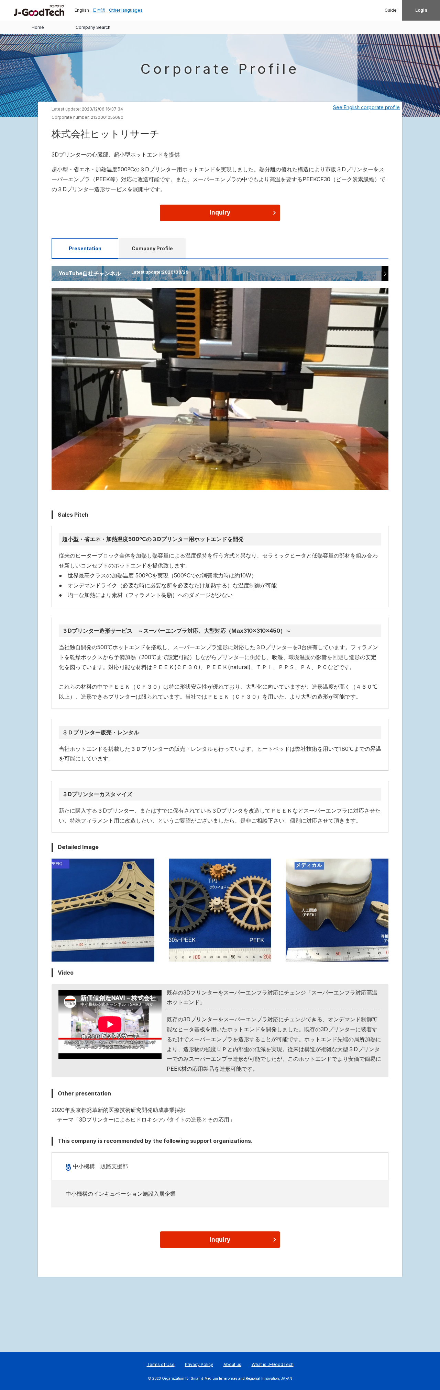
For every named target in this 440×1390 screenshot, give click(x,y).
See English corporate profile (366, 107)
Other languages (126, 10)
